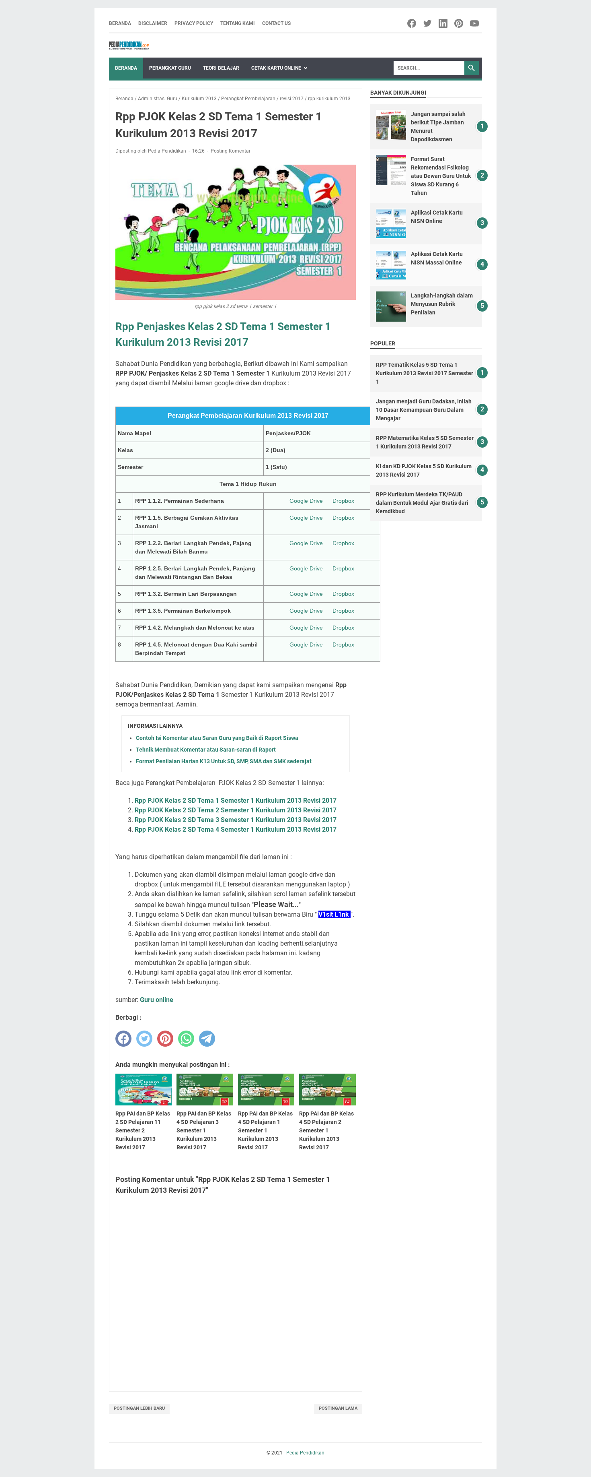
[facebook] (123, 1039)
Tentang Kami (237, 23)
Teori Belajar (221, 68)
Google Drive (306, 501)
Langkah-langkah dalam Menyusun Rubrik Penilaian (442, 304)
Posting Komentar (230, 151)
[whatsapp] (186, 1039)
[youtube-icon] (475, 23)
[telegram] (207, 1039)
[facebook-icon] (412, 23)
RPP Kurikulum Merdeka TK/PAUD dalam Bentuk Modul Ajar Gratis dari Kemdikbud (422, 502)
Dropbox (343, 501)
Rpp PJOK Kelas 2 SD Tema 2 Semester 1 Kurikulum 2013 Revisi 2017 (236, 810)
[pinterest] (165, 1039)
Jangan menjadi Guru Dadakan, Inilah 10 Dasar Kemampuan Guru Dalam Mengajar (424, 409)
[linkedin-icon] (444, 23)
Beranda (120, 23)
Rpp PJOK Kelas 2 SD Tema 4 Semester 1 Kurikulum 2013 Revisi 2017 (236, 829)
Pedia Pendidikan (305, 1453)
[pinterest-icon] (459, 23)
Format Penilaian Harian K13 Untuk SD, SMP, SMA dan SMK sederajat (224, 761)
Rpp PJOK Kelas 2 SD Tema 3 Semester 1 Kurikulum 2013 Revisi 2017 (236, 820)
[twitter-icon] (428, 23)
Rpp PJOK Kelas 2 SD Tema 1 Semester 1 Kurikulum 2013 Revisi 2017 (236, 800)
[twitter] (144, 1039)
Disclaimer (152, 23)
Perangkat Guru (170, 68)
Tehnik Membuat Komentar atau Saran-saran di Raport (206, 749)
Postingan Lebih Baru (139, 1408)
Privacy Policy (193, 23)
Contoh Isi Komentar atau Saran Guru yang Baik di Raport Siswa (217, 738)
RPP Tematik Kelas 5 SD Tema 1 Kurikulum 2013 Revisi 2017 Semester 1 (424, 373)
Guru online (156, 1000)
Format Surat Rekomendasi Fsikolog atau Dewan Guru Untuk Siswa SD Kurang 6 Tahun (441, 176)
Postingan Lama (338, 1408)
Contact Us (276, 23)
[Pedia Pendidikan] (129, 45)
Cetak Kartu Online (276, 68)
